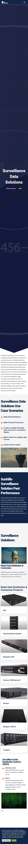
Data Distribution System (12, 634)
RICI (4, 610)
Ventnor (6, 703)
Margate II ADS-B (9, 727)
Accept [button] (14, 840)
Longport (6, 750)
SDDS (20, 188)
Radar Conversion (11, 188)
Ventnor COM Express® (12, 680)
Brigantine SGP (8, 657)
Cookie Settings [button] (6, 840)
